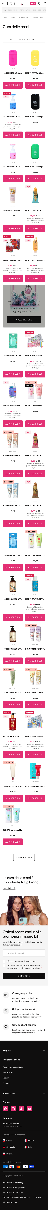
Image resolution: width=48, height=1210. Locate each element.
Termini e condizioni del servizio (16, 1197)
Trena (5, 18)
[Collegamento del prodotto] (13, 68)
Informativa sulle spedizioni (14, 1187)
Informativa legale (10, 1202)
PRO (33, 3)
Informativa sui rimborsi (13, 1192)
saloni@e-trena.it (11, 1123)
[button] (3, 3)
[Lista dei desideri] (39, 3)
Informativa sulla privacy (31, 968)
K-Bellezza (31, 382)
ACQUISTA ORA (24, 319)
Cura (13, 18)
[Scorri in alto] (44, 1206)
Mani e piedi (23, 18)
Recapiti (38, 1197)
